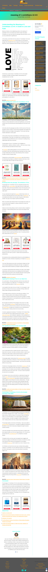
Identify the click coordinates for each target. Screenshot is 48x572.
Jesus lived (19, 474)
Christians (5, 149)
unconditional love (12, 433)
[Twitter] (25, 570)
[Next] (29, 83)
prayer (6, 376)
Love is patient (12, 186)
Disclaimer (41, 566)
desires (15, 233)
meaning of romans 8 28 (11, 100)
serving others (6, 307)
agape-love (10, 442)
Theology (15, 5)
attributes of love (12, 40)
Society (21, 5)
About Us (7, 563)
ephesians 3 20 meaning (11, 277)
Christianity (5, 5)
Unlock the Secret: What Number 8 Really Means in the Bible (18, 479)
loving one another (18, 157)
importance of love (21, 358)
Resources (7, 566)
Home (7, 561)
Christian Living (38, 5)
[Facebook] (15, 551)
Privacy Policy (40, 563)
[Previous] (3, 83)
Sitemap (7, 567)
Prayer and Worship (28, 5)
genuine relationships (10, 378)
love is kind (26, 413)
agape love (26, 195)
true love (18, 284)
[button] (46, 6)
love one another (5, 424)
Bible (10, 5)
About (3, 8)
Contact (7, 564)
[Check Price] (7, 92)
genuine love (24, 366)
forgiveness (12, 304)
